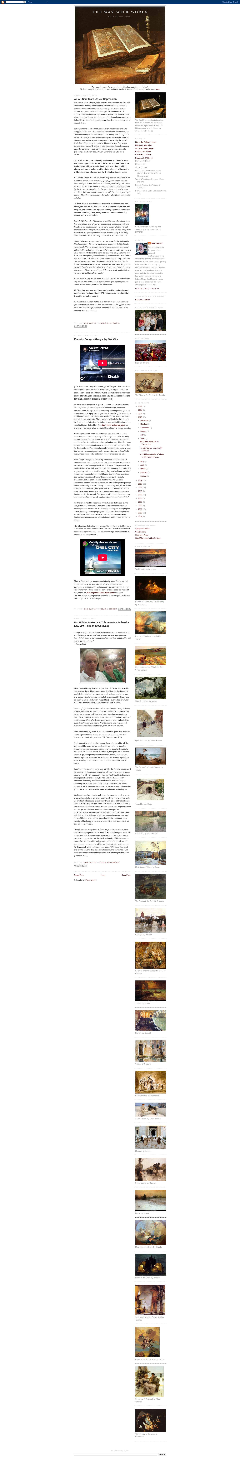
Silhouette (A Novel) (143, 155)
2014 (140, 498)
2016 (140, 491)
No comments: (113, 323)
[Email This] (75, 326)
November (144, 420)
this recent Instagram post (113, 425)
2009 (140, 516)
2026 (140, 406)
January (143, 476)
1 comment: (112, 609)
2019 (140, 480)
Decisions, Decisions (143, 145)
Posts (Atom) (90, 880)
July (142, 435)
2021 (140, 414)
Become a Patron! (142, 300)
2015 (140, 495)
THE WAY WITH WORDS (120, 12)
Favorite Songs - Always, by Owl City (96, 339)
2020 (140, 417)
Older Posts (126, 875)
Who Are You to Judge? (144, 148)
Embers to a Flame (143, 152)
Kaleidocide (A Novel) (143, 158)
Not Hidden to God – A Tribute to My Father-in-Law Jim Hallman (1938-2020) (101, 624)
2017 (140, 488)
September (145, 428)
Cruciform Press (141, 535)
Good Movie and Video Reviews (148, 538)
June (142, 438)
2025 (140, 410)
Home (103, 875)
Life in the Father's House (145, 142)
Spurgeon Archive (142, 529)
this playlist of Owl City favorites (101, 593)
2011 (140, 509)
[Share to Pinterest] (86, 326)
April (142, 465)
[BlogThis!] (78, 326)
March (143, 469)
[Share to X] (80, 326)
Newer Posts (79, 875)
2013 (140, 502)
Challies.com (140, 532)
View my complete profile (147, 288)
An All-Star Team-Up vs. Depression (95, 99)
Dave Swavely (157, 243)
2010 (140, 513)
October (143, 424)
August (143, 431)
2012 (140, 506)
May (142, 461)
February (144, 472)
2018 (140, 484)
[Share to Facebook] (83, 326)
